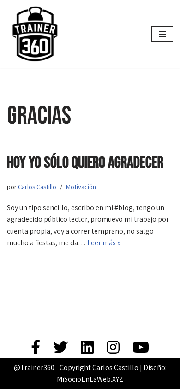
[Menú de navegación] (162, 34)
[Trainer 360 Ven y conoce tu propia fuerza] (34, 34)
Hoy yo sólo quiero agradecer (85, 163)
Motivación (81, 186)
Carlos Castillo (37, 186)
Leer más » (103, 243)
